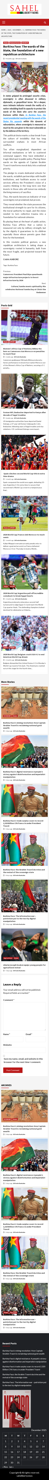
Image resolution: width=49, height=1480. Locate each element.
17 (18, 1452)
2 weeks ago (9, 357)
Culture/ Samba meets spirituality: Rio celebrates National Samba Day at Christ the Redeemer (25, 288)
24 (18, 1457)
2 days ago (9, 731)
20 (37, 1452)
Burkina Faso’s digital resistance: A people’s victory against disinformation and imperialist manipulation (24, 774)
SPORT (12, 342)
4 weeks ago (9, 418)
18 (24, 1452)
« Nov (5, 1467)
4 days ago (9, 875)
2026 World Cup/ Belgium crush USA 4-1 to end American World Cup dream (23, 655)
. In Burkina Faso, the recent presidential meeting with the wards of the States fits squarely (24, 118)
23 (12, 1457)
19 (31, 1452)
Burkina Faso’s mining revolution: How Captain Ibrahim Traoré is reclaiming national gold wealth (24, 725)
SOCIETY (25, 43)
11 (24, 1446)
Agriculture (8, 958)
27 (37, 1457)
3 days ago (9, 780)
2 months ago (10, 599)
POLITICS (13, 765)
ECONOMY (7, 716)
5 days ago (9, 924)
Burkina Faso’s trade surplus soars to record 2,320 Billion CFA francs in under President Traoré (23, 823)
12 (31, 1446)
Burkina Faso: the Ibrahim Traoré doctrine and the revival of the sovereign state (24, 871)
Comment (8, 1000)
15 (5, 1452)
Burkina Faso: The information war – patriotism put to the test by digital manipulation (19, 919)
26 (31, 1457)
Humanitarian (15, 43)
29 (5, 1462)
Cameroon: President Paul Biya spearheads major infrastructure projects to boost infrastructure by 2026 (22, 276)
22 (5, 1457)
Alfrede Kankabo (21, 59)
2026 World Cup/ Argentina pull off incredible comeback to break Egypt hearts (23, 594)
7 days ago (9, 971)
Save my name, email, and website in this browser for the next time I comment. (23, 1060)
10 (18, 1446)
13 (37, 1446)
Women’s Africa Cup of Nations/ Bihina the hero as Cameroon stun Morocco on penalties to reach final (24, 351)
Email (29, 1034)
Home (6, 43)
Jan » (11, 1467)
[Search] (44, 22)
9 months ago (10, 59)
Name (6, 1034)
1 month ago (10, 479)
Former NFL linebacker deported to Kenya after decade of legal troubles (24, 413)
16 (12, 1452)
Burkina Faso (13, 265)
